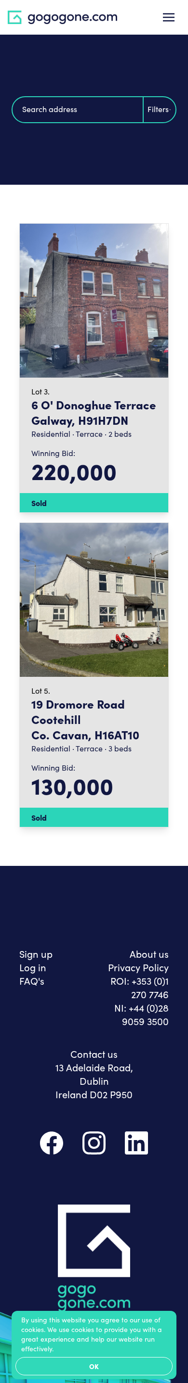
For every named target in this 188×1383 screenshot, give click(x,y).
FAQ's (31, 980)
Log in (32, 967)
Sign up (36, 953)
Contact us (94, 1053)
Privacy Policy (138, 967)
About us (149, 953)
